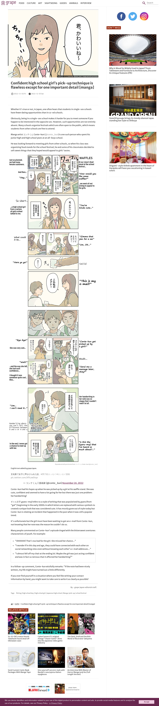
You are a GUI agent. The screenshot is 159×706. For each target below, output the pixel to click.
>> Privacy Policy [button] (55, 703)
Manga (65, 593)
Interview (85, 3)
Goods (63, 3)
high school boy (28, 593)
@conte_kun (51, 134)
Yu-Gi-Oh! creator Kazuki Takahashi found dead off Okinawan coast (18, 639)
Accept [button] (146, 702)
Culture (31, 3)
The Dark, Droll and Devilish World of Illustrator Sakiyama (79, 638)
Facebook (121, 16)
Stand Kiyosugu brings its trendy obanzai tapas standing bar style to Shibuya (131, 119)
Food (21, 3)
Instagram (144, 16)
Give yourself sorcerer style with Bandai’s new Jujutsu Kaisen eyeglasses (51, 672)
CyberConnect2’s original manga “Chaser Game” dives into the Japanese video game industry (50, 640)
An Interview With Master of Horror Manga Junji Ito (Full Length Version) (79, 672)
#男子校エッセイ (48, 474)
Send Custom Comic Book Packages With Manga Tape (19, 671)
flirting (18, 593)
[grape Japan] (12, 604)
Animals (73, 3)
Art (40, 3)
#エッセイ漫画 (63, 474)
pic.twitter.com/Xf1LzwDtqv (24, 477)
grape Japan (8, 3)
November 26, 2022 (72, 483)
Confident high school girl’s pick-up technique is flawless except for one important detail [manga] (52, 85)
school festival (81, 593)
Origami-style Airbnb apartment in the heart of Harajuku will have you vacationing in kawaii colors (131, 168)
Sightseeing (51, 3)
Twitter (132, 16)
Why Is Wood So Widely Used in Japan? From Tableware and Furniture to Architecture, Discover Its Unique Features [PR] (132, 70)
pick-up (72, 593)
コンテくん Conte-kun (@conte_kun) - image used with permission (80, 76)
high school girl (40, 593)
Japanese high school (54, 593)
